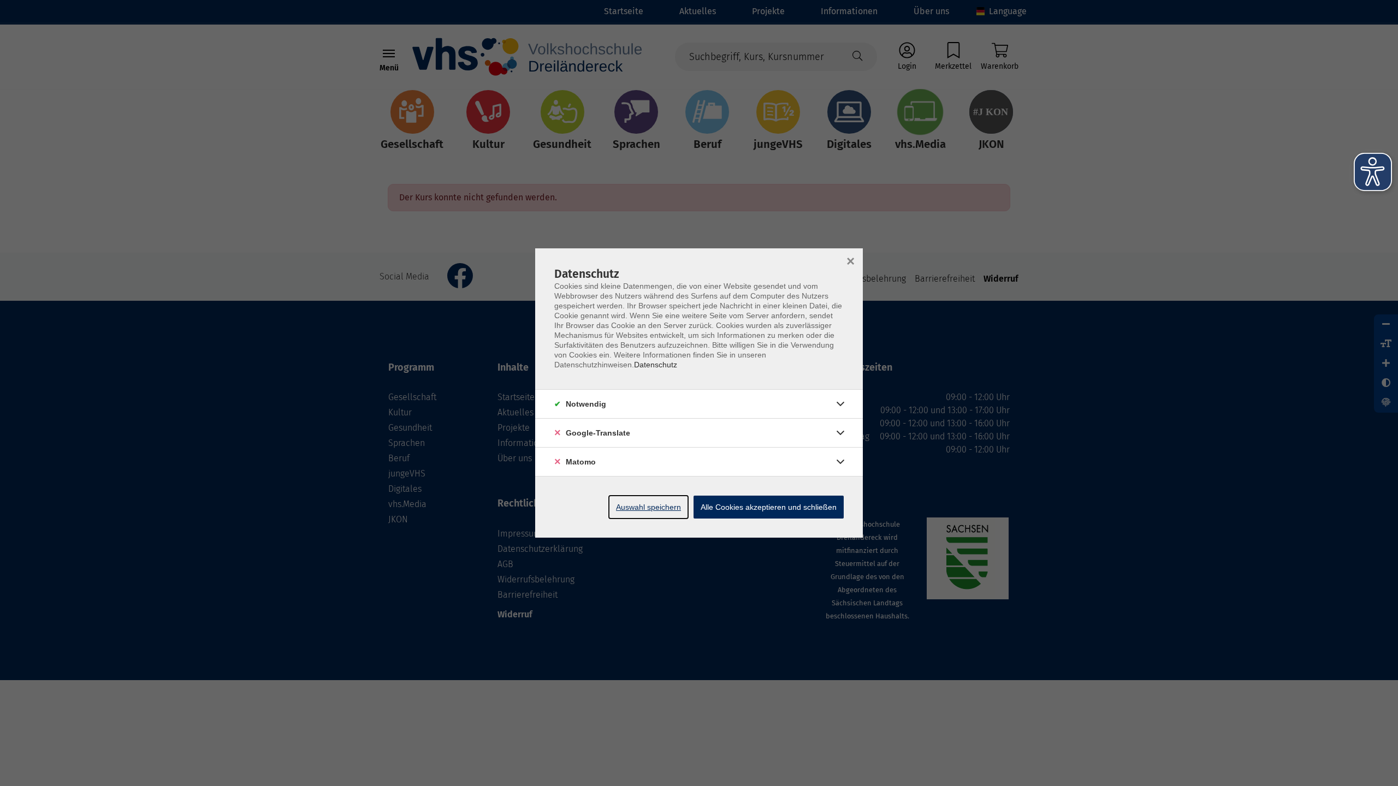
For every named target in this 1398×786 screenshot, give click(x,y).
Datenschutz (655, 364)
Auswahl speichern (648, 507)
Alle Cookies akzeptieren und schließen (769, 507)
